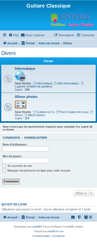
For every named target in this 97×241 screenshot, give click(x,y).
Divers (8, 53)
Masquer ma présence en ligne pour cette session (38, 170)
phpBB (36, 226)
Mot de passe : (13, 156)
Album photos (26, 97)
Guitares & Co (46, 111)
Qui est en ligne (14, 204)
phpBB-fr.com (55, 231)
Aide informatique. (68, 83)
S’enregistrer (35, 137)
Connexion (11, 137)
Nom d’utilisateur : (15, 144)
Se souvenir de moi (19, 165)
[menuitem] (14, 35)
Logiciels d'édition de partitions (34, 86)
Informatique (25, 69)
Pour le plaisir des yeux (74, 111)
